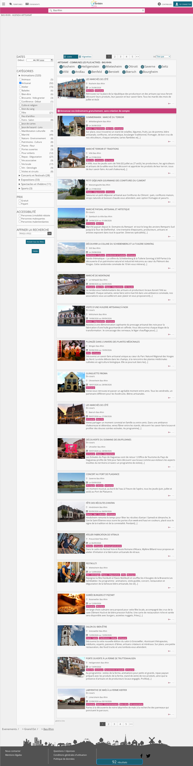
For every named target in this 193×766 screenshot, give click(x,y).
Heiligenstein (89, 66)
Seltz (163, 66)
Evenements (9, 729)
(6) (52, 90)
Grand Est (30, 729)
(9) (52, 131)
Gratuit (24, 200)
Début (21, 60)
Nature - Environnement (34, 138)
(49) (51, 134)
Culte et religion (29, 105)
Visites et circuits (30, 171)
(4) (52, 145)
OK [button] (49, 233)
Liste (68, 56)
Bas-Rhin (48, 729)
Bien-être (26, 94)
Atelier (25, 86)
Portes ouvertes (30, 149)
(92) (51, 83)
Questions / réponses (64, 751)
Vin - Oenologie (29, 167)
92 (119, 761)
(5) (52, 79)
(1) (52, 101)
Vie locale (26, 164)
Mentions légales (13, 755)
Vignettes (85, 56)
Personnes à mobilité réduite (35, 215)
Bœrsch (129, 72)
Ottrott (132, 66)
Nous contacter (13, 751)
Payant (24, 203)
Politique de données (64, 758)
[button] (35, 243)
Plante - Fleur (28, 145)
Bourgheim (149, 72)
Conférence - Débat (31, 101)
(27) (51, 156)
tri (154, 56)
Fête (24, 112)
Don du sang (28, 108)
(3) (52, 97)
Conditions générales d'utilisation (70, 755)
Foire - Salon (28, 120)
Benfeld (95, 72)
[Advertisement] (96, 35)
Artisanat (26, 83)
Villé (65, 72)
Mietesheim (112, 66)
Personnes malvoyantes (33, 218)
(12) (51, 153)
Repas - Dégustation (32, 156)
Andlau (79, 72)
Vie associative (29, 160)
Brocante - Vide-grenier (33, 97)
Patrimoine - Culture (32, 142)
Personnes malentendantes (35, 221)
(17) (51, 164)
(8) (52, 120)
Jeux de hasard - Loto (32, 127)
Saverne (148, 66)
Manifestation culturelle (33, 131)
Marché (25, 134)
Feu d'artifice (28, 116)
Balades (26, 90)
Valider (35, 251)
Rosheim (68, 66)
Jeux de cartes (29, 123)
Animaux (26, 79)
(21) (51, 112)
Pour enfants (28, 153)
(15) (51, 86)
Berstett (112, 72)
